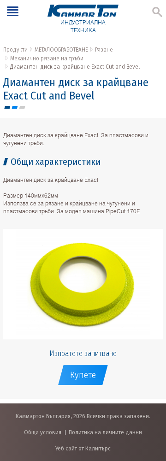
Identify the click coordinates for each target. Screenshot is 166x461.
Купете (83, 374)
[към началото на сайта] (149, 405)
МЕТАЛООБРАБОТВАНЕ (61, 49)
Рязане (104, 49)
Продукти (15, 49)
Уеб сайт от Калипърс (83, 448)
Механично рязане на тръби (46, 58)
